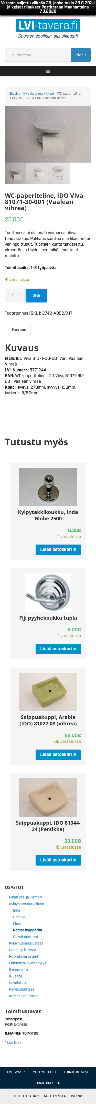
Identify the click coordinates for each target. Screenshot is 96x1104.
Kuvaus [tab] (19, 330)
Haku (81, 55)
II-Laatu (15, 976)
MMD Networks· (69, 1096)
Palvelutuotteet (25, 937)
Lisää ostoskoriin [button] (58, 550)
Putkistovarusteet (23, 956)
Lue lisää (14, 1042)
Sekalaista (17, 983)
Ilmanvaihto (18, 970)
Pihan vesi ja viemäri (25, 897)
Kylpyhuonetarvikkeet (38, 94)
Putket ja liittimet (22, 950)
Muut (17, 923)
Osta (36, 295)
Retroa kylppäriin (27, 930)
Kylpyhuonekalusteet (26, 943)
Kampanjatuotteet (24, 996)
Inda (16, 910)
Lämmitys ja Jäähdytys (27, 963)
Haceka (19, 917)
